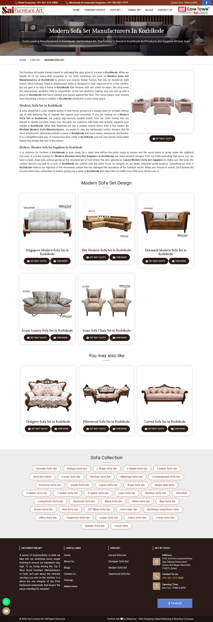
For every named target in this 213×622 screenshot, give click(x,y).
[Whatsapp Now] (6, 602)
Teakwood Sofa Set (78, 517)
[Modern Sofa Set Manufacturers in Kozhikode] (162, 102)
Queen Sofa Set (80, 484)
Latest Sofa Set (109, 517)
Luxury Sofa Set (108, 484)
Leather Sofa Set (167, 468)
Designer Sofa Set (118, 561)
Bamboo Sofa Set (155, 493)
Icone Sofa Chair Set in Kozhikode (106, 331)
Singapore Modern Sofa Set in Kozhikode (47, 252)
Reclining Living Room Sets (163, 509)
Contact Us (165, 10)
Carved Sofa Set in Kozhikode (165, 422)
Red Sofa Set (70, 509)
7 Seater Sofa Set (67, 493)
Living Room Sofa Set (50, 501)
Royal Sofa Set (136, 484)
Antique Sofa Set (77, 468)
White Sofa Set (141, 501)
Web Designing (146, 618)
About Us (69, 561)
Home (76, 10)
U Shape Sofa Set (137, 468)
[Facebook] (206, 2)
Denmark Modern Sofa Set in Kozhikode (166, 252)
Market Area (70, 586)
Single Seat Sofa (164, 484)
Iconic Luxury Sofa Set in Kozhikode (47, 331)
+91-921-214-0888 (172, 577)
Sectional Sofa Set (84, 501)
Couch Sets (121, 525)
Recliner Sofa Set (100, 476)
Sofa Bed (181, 493)
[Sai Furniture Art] (23, 10)
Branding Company (184, 618)
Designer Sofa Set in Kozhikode (48, 422)
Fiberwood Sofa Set (119, 573)
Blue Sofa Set (167, 501)
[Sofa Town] (194, 10)
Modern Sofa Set (117, 567)
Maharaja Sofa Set (131, 476)
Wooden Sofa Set (46, 468)
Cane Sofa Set (127, 493)
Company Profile (94, 10)
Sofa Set (115, 10)
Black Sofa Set (113, 501)
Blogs (149, 10)
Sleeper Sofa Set (94, 525)
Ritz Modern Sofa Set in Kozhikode (106, 250)
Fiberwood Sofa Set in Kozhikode (106, 422)
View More (62, 261)
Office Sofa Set (47, 517)
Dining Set (134, 10)
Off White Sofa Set (99, 509)
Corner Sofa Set (70, 476)
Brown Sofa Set (43, 509)
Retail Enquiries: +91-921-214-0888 (38, 2)
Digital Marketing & (164, 618)
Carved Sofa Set (117, 555)
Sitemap (68, 580)
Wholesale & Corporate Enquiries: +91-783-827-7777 (98, 2)
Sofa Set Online (42, 476)
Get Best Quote (164, 138)
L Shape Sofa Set (107, 468)
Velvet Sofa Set (165, 517)
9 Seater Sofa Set (98, 493)
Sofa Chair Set (128, 509)
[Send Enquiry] (6, 611)
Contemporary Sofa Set (166, 476)
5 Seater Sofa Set (36, 493)
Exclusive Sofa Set (50, 484)
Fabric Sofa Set (137, 517)
